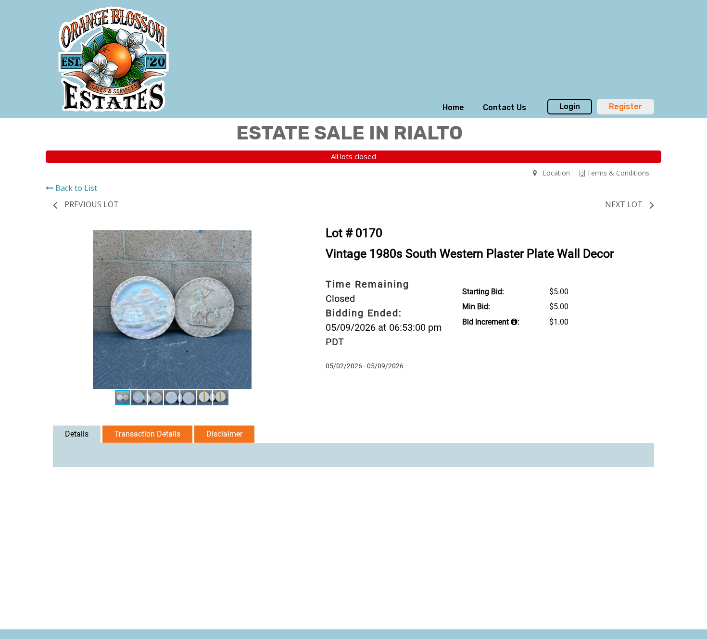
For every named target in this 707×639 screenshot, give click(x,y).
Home (453, 107)
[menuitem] (453, 108)
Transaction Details (147, 434)
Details (76, 434)
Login (569, 106)
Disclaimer (224, 434)
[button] (282, 239)
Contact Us (504, 107)
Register (625, 106)
